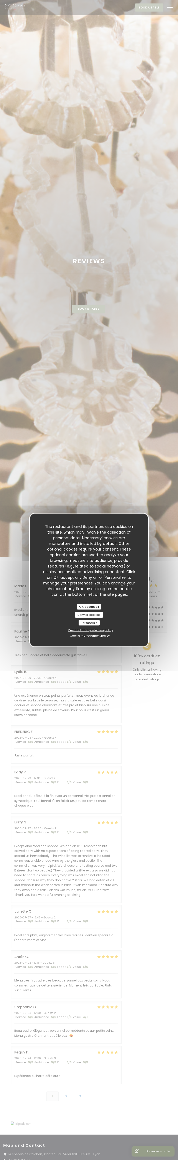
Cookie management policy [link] (90, 636)
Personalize (89, 623)
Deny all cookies (89, 615)
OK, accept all (89, 606)
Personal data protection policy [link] (90, 630)
